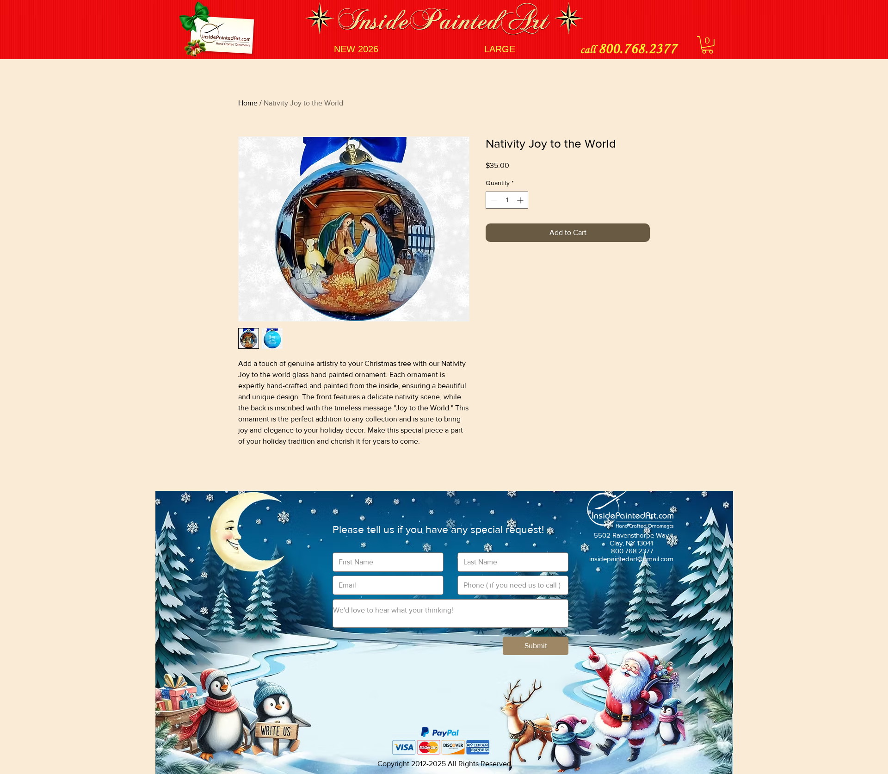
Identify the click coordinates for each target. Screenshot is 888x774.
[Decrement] (493, 200)
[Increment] (521, 200)
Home (248, 103)
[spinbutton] (507, 200)
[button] (707, 45)
